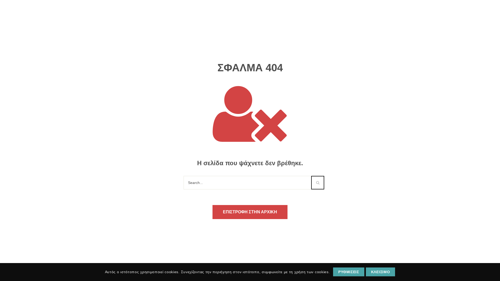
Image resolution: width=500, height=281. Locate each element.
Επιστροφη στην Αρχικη (250, 212)
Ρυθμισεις (348, 272)
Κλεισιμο (380, 272)
